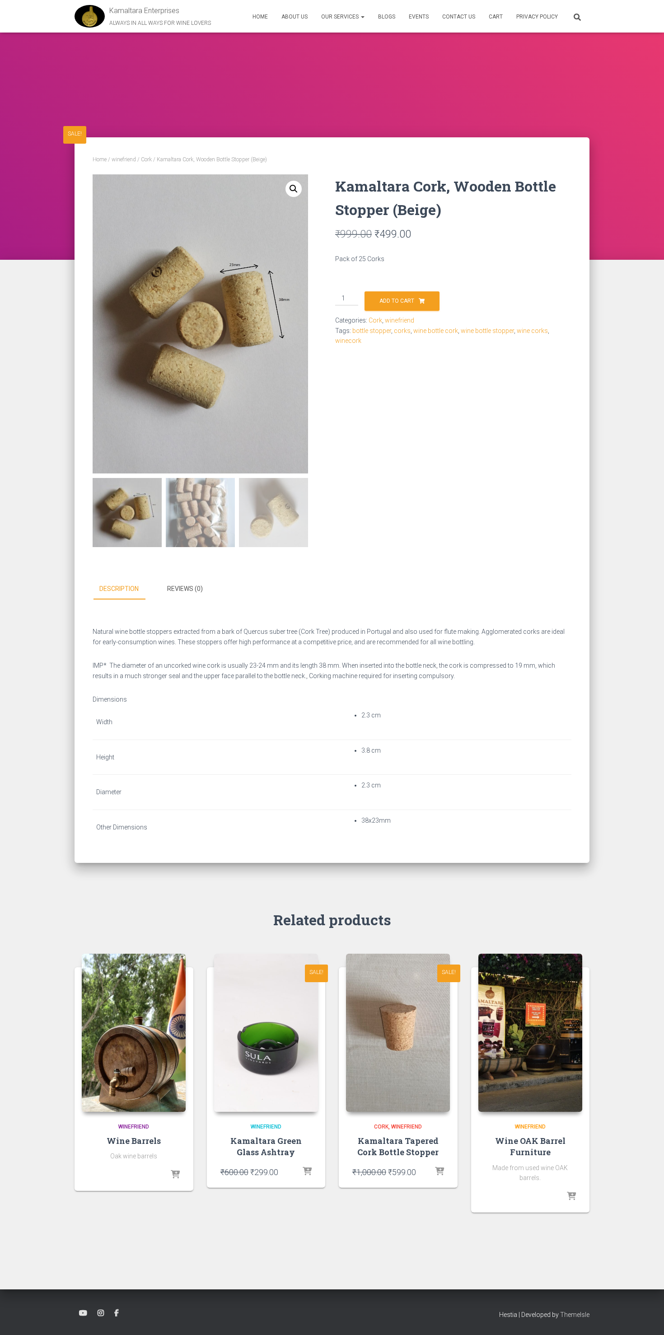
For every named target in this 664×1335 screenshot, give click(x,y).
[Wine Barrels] (134, 1033)
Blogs (386, 17)
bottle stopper (371, 330)
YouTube (83, 1313)
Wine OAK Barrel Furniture (530, 1146)
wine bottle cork (435, 330)
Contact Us (458, 17)
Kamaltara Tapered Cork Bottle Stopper (398, 1146)
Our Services (340, 17)
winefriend (124, 159)
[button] (362, 17)
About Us (294, 17)
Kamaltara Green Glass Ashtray (266, 1146)
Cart (496, 17)
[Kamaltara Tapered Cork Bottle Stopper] (398, 1033)
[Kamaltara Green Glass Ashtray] (266, 1033)
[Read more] (175, 1175)
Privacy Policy (537, 17)
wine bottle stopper (487, 330)
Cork (146, 159)
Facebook (116, 1313)
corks (402, 330)
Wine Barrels (134, 1140)
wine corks (532, 330)
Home (260, 17)
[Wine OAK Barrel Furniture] (530, 1033)
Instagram (100, 1313)
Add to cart (396, 301)
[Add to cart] (307, 1171)
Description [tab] (119, 588)
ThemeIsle (574, 1314)
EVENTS (419, 17)
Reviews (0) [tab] (185, 588)
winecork (348, 340)
